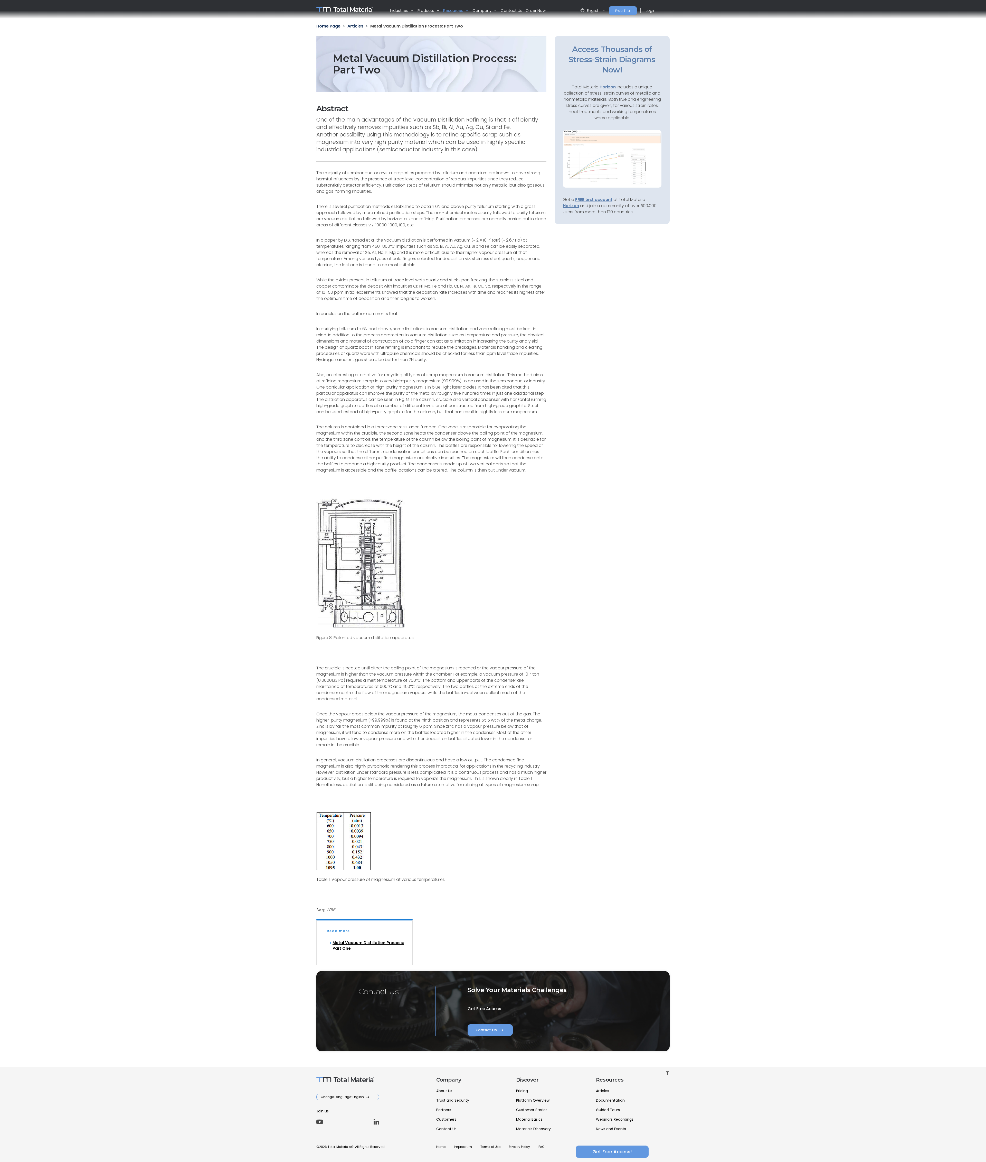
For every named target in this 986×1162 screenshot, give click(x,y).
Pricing (522, 1090)
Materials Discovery (533, 1128)
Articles (602, 1090)
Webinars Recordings (614, 1119)
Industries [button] (399, 10)
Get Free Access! (612, 1151)
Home (440, 1147)
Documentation (610, 1100)
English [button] (590, 10)
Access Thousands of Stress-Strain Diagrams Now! (612, 59)
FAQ (541, 1147)
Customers (446, 1119)
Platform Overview (532, 1100)
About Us (444, 1090)
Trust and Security (452, 1100)
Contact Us (511, 10)
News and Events (611, 1128)
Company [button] (482, 10)
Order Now (536, 10)
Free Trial (623, 10)
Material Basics (529, 1119)
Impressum (463, 1147)
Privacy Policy (519, 1147)
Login (651, 10)
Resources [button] (453, 10)
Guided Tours (608, 1109)
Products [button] (426, 10)
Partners (443, 1109)
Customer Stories (531, 1109)
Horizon (571, 206)
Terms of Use (490, 1147)
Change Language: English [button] (343, 1097)
